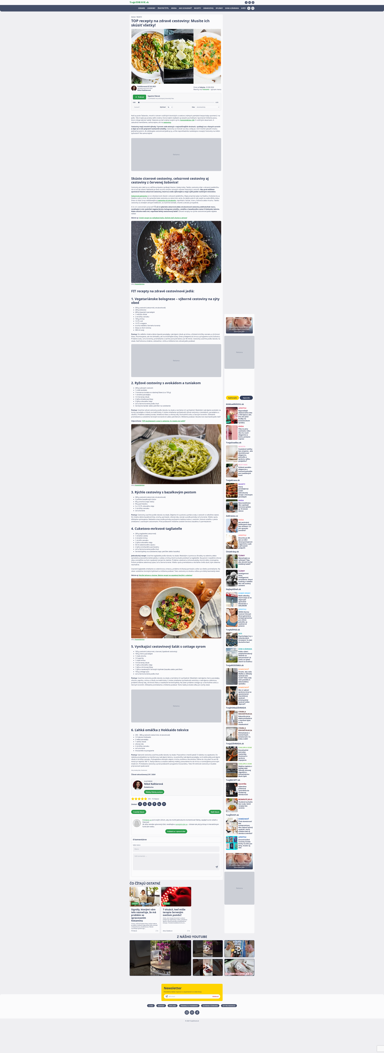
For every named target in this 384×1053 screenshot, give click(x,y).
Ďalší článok (215, 812)
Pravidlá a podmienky (189, 1006)
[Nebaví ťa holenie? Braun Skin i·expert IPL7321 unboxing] (208, 967)
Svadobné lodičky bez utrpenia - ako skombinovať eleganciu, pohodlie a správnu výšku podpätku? (245, 455)
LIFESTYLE (242, 408)
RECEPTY (197, 8)
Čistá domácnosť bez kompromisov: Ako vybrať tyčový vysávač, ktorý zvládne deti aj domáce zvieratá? (245, 827)
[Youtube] (249, 2)
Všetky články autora (154, 792)
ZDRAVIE (141, 8)
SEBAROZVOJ (208, 8)
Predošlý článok (138, 812)
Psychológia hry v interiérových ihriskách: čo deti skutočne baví (245, 639)
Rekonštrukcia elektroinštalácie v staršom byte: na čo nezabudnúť (245, 720)
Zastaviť (137, 107)
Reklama (172, 1006)
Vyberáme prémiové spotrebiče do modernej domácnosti (243, 791)
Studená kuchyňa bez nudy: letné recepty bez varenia (245, 805)
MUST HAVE (242, 465)
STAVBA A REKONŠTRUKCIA (245, 713)
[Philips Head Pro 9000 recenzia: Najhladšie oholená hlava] (239, 948)
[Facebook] (246, 2)
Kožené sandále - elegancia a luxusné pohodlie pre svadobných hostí (245, 471)
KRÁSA (173, 8)
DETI (240, 634)
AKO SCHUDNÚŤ (185, 8)
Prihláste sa (146, 820)
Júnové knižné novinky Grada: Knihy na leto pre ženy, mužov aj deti (245, 844)
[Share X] (150, 804)
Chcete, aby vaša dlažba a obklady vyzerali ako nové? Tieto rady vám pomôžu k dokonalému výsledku (245, 678)
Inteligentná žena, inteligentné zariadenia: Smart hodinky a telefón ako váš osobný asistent (245, 579)
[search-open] (252, 8)
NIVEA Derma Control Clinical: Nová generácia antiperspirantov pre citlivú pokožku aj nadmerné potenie (245, 619)
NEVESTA (241, 446)
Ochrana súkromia (210, 1006)
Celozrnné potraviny (139, 196)
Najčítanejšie (232, 398)
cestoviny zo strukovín (167, 200)
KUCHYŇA (242, 784)
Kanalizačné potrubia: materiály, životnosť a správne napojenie (243, 755)
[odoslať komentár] (217, 867)
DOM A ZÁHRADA (232, 8)
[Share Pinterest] (154, 804)
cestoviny (167, 122)
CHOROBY (151, 8)
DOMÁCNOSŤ (243, 669)
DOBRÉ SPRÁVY (244, 593)
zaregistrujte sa (181, 824)
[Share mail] (164, 804)
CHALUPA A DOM (245, 747)
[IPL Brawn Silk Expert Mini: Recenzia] (239, 967)
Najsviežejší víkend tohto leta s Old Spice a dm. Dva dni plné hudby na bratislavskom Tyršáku (245, 417)
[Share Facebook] (140, 804)
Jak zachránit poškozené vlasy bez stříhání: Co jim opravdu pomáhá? (244, 526)
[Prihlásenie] (248, 8)
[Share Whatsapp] (145, 804)
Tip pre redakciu (229, 1006)
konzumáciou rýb (187, 120)
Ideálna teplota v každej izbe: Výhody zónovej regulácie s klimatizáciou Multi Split (245, 771)
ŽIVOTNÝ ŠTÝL (163, 8)
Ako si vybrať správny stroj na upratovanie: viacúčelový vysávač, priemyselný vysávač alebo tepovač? (244, 697)
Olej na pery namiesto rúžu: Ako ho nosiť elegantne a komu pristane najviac (244, 434)
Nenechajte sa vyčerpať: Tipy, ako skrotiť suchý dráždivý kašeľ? (245, 561)
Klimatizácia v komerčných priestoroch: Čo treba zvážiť (244, 736)
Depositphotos (139, 284)
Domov (133, 17)
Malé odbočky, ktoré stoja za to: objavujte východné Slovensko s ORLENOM (245, 601)
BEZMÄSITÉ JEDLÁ (245, 799)
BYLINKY (219, 8)
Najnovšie (246, 398)
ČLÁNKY (241, 555)
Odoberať (215, 996)
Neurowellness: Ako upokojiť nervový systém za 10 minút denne (244, 507)
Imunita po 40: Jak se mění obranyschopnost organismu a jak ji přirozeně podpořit (245, 543)
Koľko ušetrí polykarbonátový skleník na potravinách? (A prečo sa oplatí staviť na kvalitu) (245, 657)
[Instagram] (253, 2)
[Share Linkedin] (159, 804)
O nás (151, 1006)
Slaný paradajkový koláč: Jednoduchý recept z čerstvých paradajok (245, 492)
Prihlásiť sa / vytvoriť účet (176, 831)
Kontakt (161, 1006)
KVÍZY (243, 8)
